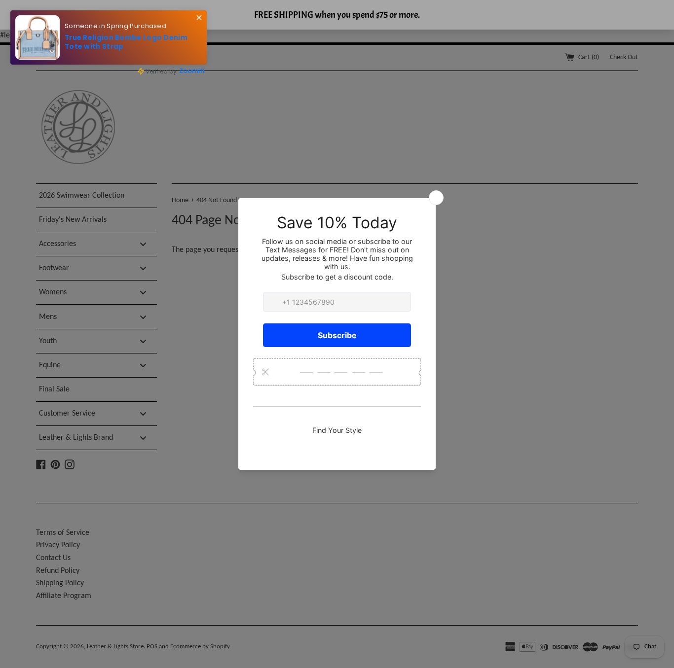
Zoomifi (191, 70)
